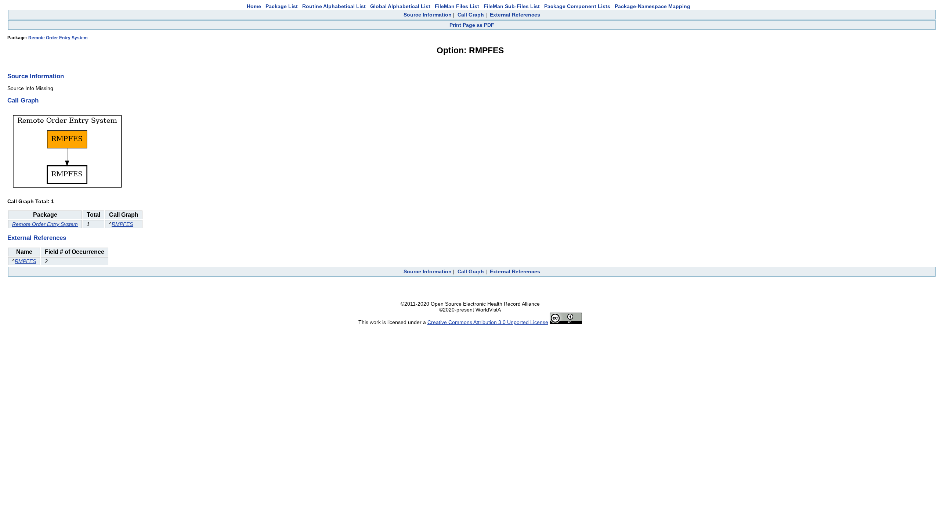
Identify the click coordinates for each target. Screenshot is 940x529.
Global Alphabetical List (400, 6)
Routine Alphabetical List (334, 6)
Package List (281, 6)
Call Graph (471, 15)
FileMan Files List (457, 6)
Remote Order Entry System (58, 38)
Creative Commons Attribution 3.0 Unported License (487, 322)
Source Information (428, 15)
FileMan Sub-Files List (512, 6)
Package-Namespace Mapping (652, 6)
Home (254, 6)
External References (515, 15)
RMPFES (122, 224)
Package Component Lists (577, 6)
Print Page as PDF (471, 25)
